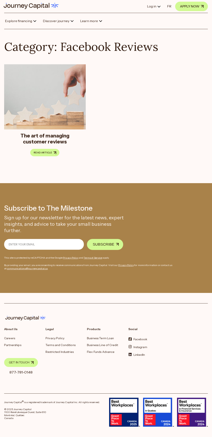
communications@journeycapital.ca (27, 268)
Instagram (140, 347)
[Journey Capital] (33, 6)
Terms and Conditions (61, 345)
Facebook (140, 339)
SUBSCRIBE (103, 244)
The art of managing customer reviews (44, 139)
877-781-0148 (21, 372)
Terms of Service (93, 257)
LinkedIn (139, 354)
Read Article (43, 152)
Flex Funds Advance (101, 352)
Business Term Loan (100, 338)
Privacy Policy (70, 257)
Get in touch (19, 362)
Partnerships (12, 345)
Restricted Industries (60, 352)
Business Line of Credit (102, 345)
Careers (9, 338)
